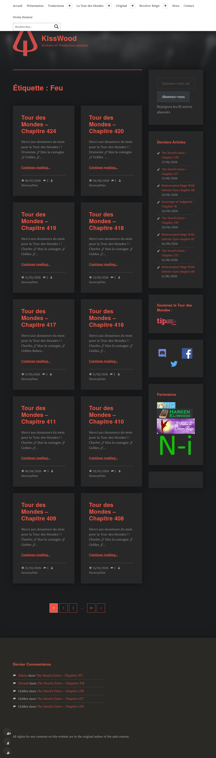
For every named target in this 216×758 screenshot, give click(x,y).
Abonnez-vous (173, 97)
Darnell (23, 683)
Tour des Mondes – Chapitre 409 (38, 511)
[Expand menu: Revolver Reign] (165, 5)
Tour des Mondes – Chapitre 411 (38, 414)
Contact (189, 6)
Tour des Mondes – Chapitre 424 (38, 124)
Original (121, 6)
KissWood (59, 38)
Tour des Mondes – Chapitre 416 (106, 317)
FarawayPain (29, 185)
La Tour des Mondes (90, 6)
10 (91, 608)
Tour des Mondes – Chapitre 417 (38, 317)
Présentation (35, 6)
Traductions (56, 6)
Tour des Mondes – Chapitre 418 (106, 221)
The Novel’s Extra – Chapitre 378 (60, 683)
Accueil (17, 6)
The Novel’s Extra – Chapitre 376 (60, 706)
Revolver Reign (149, 6)
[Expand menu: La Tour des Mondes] (109, 5)
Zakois (22, 675)
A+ (9, 733)
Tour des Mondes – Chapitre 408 (106, 511)
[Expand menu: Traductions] (69, 5)
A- (8, 753)
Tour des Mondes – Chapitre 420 (106, 124)
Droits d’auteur (23, 17)
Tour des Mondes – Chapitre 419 (38, 221)
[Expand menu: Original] (132, 5)
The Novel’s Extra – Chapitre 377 (59, 675)
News (175, 6)
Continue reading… (35, 167)
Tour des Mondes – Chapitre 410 (106, 414)
